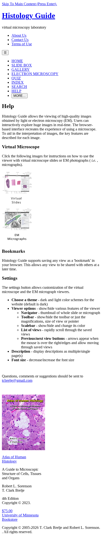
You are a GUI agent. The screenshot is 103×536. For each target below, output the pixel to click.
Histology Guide (28, 15)
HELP (16, 91)
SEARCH (19, 87)
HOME (17, 61)
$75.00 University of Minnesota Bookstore (20, 515)
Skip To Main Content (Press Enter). (29, 4)
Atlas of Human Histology (14, 459)
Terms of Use (21, 44)
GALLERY (20, 69)
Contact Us (20, 40)
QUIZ (16, 78)
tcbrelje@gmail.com (17, 380)
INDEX (17, 82)
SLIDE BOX (21, 65)
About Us (18, 35)
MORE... (19, 96)
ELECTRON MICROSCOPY (34, 74)
